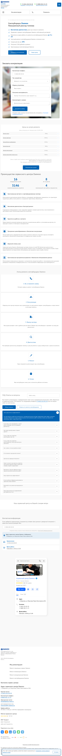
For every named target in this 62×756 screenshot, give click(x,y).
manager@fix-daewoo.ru (8, 705)
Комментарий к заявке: (19, 100)
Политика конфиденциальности (31, 744)
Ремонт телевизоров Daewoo (18, 671)
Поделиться (2, 731)
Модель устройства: (18, 85)
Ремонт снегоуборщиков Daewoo (19, 678)
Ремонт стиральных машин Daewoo (20, 668)
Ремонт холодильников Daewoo (19, 675)
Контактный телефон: (18, 70)
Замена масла (6, 133)
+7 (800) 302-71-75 (41, 4)
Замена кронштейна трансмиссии (10, 154)
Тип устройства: (17, 78)
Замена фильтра (6, 146)
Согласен (56, 752)
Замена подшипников (7, 150)
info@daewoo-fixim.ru (7, 701)
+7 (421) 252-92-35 (27, 4)
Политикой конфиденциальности (45, 530)
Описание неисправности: (20, 92)
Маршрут (22, 589)
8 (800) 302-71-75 (6, 697)
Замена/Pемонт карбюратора (9, 142)
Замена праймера (7, 137)
